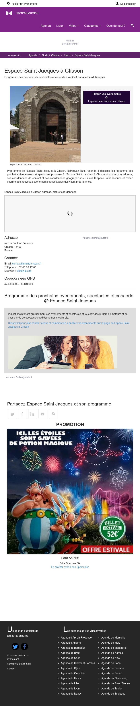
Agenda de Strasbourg (114, 678)
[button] (125, 3)
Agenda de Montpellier (114, 647)
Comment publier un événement (17, 657)
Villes (73, 25)
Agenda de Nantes (112, 653)
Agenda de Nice (110, 658)
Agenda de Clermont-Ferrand (78, 663)
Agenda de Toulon (111, 688)
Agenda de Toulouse (113, 693)
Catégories (91, 25)
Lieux (59, 25)
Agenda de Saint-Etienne (115, 683)
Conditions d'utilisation (19, 663)
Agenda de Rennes (112, 668)
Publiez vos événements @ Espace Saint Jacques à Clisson (106, 97)
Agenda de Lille (70, 683)
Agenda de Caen (70, 658)
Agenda (46, 25)
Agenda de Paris (110, 663)
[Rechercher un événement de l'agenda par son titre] (133, 25)
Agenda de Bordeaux (73, 647)
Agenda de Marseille (113, 637)
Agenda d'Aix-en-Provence (76, 637)
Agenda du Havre (71, 678)
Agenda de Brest (70, 653)
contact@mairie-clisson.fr (26, 263)
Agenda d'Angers (71, 642)
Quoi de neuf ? (115, 25)
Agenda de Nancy (71, 693)
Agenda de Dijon (70, 668)
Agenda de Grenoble (73, 673)
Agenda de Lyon (70, 688)
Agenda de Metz (110, 642)
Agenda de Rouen (111, 673)
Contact (11, 668)
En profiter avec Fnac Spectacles (70, 567)
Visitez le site (23, 271)
